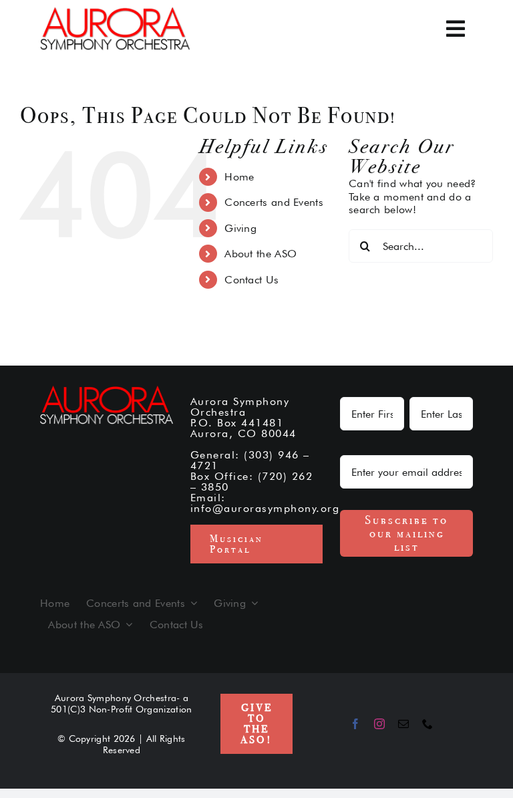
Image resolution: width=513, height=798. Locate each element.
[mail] (403, 723)
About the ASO (260, 253)
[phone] (427, 723)
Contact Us (251, 279)
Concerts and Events (273, 202)
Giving (240, 228)
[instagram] (379, 723)
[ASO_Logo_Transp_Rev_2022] (115, 11)
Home (239, 176)
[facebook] (355, 723)
